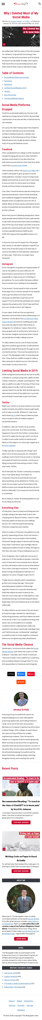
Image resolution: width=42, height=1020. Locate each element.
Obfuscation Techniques (13, 987)
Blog (28, 21)
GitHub (19, 1001)
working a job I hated (19, 165)
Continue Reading (21, 822)
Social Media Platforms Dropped (16, 77)
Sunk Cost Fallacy (29, 171)
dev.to (13, 415)
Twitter (7, 91)
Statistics (21, 1010)
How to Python (10, 980)
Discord (12, 1001)
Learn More (21, 939)
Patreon (12, 1006)
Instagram (8, 84)
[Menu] (3, 4)
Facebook (8, 81)
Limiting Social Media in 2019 (15, 88)
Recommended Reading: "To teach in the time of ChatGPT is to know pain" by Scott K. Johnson (21, 805)
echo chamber (9, 446)
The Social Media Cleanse (14, 98)
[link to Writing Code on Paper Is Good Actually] (21, 841)
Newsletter (28, 1001)
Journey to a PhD (10, 973)
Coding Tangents (10, 976)
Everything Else (10, 95)
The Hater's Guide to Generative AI (17, 983)
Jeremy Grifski (16, 21)
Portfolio (20, 1006)
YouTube (29, 1006)
